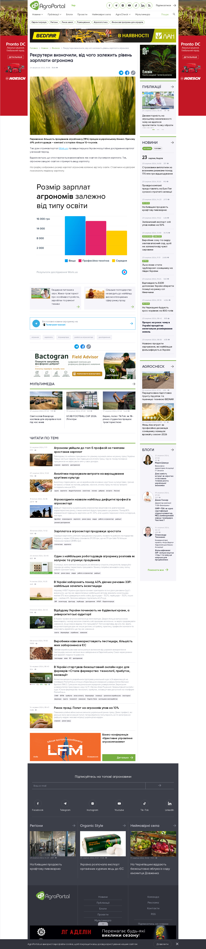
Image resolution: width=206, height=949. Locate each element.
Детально (123, 757)
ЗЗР (55, 601)
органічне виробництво (112, 695)
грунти (65, 699)
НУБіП (99, 601)
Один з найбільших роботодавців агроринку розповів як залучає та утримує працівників (94, 558)
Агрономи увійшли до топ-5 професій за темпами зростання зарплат (89, 450)
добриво (102, 491)
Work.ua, (63, 148)
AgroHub (57, 519)
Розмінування (83, 22)
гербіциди (80, 601)
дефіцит (118, 519)
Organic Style (92, 699)
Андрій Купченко (75, 491)
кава (66, 658)
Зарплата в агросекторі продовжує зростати (87, 531)
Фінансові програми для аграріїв (127, 22)
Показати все (156, 570)
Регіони (54, 22)
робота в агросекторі (83, 337)
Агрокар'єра (63, 337)
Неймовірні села (101, 14)
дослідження (104, 337)
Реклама (153, 902)
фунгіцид (71, 601)
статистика (58, 544)
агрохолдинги (67, 519)
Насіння (117, 491)
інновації (98, 695)
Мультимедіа (142, 14)
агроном (35, 337)
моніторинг (126, 695)
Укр (73, 5)
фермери (57, 699)
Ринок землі (67, 22)
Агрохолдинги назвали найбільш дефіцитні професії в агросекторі (92, 501)
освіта (56, 632)
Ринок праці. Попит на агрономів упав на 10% (86, 708)
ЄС (70, 658)
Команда (153, 897)
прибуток (69, 695)
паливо (94, 491)
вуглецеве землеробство (108, 699)
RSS (153, 914)
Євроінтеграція (39, 22)
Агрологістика (101, 22)
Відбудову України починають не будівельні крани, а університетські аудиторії (91, 612)
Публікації (103, 902)
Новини (45, 48)
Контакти (153, 908)
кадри (94, 519)
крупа (56, 491)
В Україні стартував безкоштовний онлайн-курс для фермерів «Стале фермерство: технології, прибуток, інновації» (92, 671)
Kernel (56, 573)
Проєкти (82, 14)
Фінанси (56, 48)
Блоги (69, 14)
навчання (83, 632)
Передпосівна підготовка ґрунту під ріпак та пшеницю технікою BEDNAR (158, 396)
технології (73, 699)
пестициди (58, 658)
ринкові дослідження (62, 522)
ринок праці (86, 519)
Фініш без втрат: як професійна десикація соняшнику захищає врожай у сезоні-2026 (155, 429)
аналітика (86, 491)
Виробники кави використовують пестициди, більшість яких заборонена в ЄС (93, 643)
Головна (34, 48)
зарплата (48, 337)
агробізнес (74, 632)
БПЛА (62, 695)
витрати (109, 491)
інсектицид (63, 601)
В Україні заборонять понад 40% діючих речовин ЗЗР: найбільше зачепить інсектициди (92, 584)
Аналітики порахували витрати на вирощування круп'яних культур (89, 475)
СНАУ (56, 695)
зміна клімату (79, 695)
